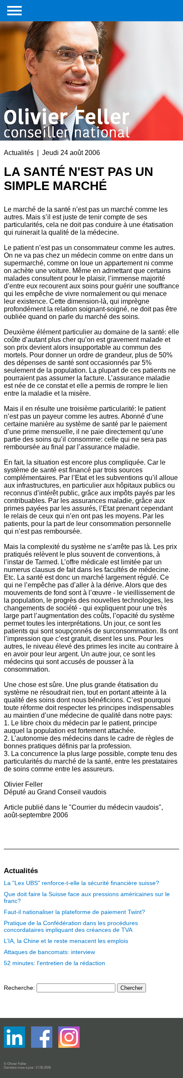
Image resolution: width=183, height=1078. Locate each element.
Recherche (18, 987)
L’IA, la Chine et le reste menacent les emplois (66, 940)
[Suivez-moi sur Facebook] (15, 1046)
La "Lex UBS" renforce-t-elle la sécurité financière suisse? (81, 883)
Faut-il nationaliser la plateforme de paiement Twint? (74, 911)
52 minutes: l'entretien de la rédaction (54, 963)
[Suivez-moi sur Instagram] (69, 1046)
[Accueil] (68, 69)
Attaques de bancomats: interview (49, 952)
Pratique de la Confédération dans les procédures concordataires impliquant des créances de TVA (71, 926)
